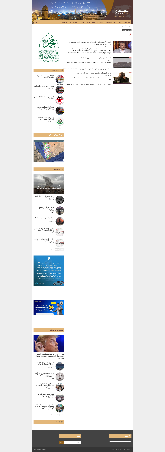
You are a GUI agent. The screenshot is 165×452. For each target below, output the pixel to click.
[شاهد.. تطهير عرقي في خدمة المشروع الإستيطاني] (122, 62)
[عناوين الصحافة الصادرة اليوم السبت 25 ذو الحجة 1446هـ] (60, 243)
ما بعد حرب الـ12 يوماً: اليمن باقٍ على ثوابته (44, 197)
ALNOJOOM (43, 449)
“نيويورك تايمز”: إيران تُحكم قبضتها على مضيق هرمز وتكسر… (44, 364)
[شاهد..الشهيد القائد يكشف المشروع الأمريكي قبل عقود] (122, 77)
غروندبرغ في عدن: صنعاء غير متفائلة (44, 218)
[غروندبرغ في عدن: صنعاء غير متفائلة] (60, 221)
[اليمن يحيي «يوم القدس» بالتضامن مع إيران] (60, 397)
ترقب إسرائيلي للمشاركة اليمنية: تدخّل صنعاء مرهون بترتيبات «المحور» (44, 406)
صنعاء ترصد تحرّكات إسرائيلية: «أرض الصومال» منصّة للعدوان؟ (44, 385)
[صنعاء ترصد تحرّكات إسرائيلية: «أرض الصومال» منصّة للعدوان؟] (60, 387)
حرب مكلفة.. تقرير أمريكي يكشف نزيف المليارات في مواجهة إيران (44, 374)
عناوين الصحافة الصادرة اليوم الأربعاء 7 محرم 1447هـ (44, 229)
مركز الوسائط (66, 22)
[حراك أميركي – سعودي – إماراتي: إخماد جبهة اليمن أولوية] (60, 210)
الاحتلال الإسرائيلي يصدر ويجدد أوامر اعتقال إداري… (44, 108)
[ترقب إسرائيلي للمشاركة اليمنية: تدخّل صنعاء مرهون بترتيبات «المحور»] (60, 408)
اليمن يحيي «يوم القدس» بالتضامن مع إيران (45, 395)
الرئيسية (127, 22)
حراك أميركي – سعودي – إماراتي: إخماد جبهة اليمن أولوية (45, 208)
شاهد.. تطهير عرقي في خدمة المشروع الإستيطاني (95, 58)
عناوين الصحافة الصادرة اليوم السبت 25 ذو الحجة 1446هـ (44, 240)
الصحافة (101, 22)
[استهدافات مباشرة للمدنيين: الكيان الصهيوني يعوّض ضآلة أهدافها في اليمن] (48, 184)
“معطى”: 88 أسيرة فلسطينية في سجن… (44, 87)
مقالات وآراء (91, 22)
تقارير (82, 22)
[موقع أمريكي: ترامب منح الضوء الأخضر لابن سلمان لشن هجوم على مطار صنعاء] (49, 343)
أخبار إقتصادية (110, 22)
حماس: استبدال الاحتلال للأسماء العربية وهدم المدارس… (45, 119)
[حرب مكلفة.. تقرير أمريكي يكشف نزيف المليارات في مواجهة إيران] (60, 376)
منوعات (75, 22)
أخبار (120, 22)
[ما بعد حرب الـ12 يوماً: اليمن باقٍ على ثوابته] (60, 200)
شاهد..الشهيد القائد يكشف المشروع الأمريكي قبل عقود (94, 73)
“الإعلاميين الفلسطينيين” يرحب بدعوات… (45, 76)
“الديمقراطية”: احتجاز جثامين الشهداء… (44, 97)
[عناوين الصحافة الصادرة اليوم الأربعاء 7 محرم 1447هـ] (60, 232)
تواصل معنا (59, 422)
